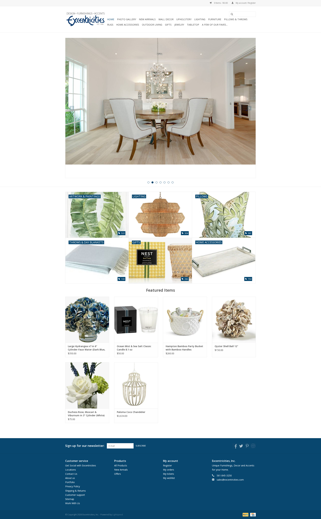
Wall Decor (166, 19)
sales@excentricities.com (230, 479)
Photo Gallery (126, 19)
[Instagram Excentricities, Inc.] (253, 446)
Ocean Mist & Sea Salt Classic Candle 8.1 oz (134, 348)
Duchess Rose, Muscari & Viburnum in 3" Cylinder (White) (86, 413)
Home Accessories (127, 24)
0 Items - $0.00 (220, 3)
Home (110, 19)
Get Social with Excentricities (80, 465)
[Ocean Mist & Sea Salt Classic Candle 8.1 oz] (136, 320)
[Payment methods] (245, 514)
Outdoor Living (152, 24)
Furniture (214, 19)
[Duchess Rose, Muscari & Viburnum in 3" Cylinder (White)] (87, 385)
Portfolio (70, 482)
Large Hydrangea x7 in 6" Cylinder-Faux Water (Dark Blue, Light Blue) (86, 348)
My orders (168, 469)
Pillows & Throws (235, 19)
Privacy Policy (72, 486)
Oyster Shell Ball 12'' (226, 346)
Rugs (110, 24)
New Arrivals (147, 19)
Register (167, 465)
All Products (120, 465)
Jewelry (179, 24)
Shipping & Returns (75, 490)
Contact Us (71, 473)
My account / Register (245, 3)
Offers (117, 473)
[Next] (249, 108)
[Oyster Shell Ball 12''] (234, 320)
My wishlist (169, 478)
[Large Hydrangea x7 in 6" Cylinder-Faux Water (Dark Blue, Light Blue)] (87, 320)
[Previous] (72, 108)
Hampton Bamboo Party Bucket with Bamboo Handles (184, 348)
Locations (70, 469)
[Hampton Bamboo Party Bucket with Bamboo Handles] (185, 320)
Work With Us (72, 503)
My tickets (168, 473)
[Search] (230, 14)
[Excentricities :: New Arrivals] (160, 108)
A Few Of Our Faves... (215, 24)
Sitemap (69, 499)
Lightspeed (117, 514)
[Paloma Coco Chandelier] (136, 385)
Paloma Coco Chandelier (131, 412)
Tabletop (193, 24)
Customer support (75, 494)
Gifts (168, 24)
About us (70, 478)
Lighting (199, 19)
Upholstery (183, 19)
